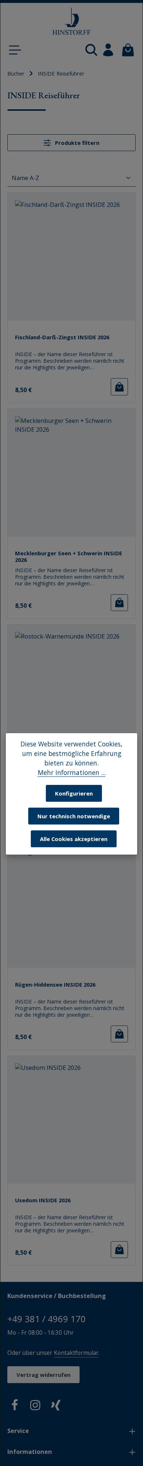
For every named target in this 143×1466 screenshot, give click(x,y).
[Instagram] (35, 1406)
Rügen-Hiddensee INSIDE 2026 (55, 984)
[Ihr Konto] (108, 50)
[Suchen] (91, 50)
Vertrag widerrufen (43, 1374)
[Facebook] (15, 1406)
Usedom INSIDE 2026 (42, 1200)
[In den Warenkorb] (119, 386)
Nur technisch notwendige (73, 816)
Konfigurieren (74, 793)
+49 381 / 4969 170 (46, 1319)
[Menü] (15, 50)
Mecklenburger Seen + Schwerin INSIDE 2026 (68, 556)
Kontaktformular (76, 1353)
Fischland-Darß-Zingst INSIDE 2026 (62, 337)
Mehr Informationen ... (72, 772)
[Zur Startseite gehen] (71, 21)
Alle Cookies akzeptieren (73, 838)
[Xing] (56, 1406)
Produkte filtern (76, 142)
